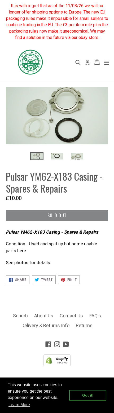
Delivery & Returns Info (45, 325)
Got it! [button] (88, 395)
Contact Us (71, 315)
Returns (84, 325)
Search (20, 315)
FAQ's (95, 315)
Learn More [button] (19, 404)
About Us (43, 315)
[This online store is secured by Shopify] (57, 364)
